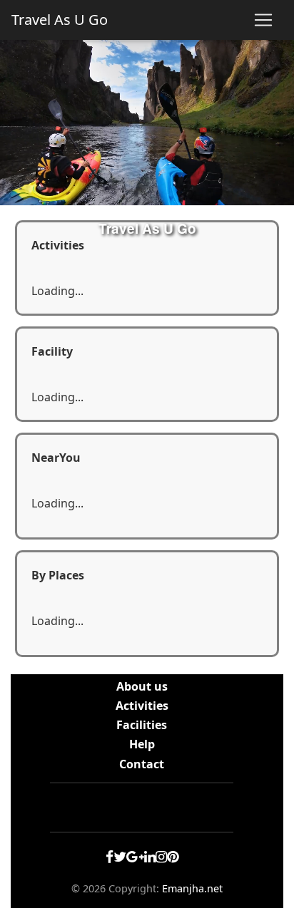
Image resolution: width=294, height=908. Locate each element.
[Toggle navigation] (263, 19)
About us (142, 686)
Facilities (141, 725)
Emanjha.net (192, 888)
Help (142, 744)
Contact (141, 764)
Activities (142, 705)
